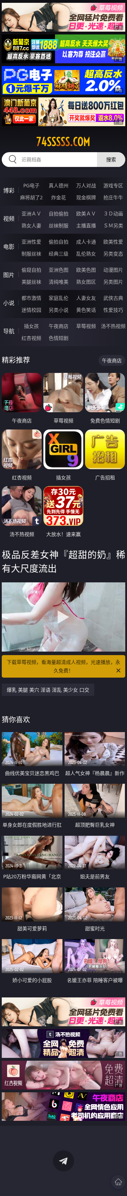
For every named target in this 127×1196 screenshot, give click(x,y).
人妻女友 (86, 298)
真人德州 (58, 185)
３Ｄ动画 (113, 213)
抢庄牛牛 (113, 197)
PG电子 (31, 185)
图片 (8, 275)
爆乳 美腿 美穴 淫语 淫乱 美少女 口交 (48, 689)
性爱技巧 (113, 309)
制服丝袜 (31, 253)
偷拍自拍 (58, 241)
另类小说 (58, 309)
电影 (8, 247)
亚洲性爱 (31, 241)
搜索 (111, 159)
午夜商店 (58, 326)
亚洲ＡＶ (31, 213)
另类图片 (113, 281)
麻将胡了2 (31, 197)
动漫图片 (113, 269)
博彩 (8, 190)
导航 (8, 331)
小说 (8, 303)
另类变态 (113, 253)
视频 (8, 218)
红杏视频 (31, 338)
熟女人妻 (31, 225)
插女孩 (31, 326)
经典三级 (58, 253)
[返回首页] (118, 1182)
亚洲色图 (58, 269)
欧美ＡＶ (86, 213)
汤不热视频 (113, 326)
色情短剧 (58, 338)
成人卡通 (86, 241)
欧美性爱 (113, 241)
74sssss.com (63, 142)
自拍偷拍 (58, 213)
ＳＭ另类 (113, 225)
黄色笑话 (86, 309)
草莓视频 (86, 326)
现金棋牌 (86, 197)
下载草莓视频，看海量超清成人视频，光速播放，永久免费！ (63, 666)
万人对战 (86, 185)
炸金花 (58, 197)
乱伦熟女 (86, 253)
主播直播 (86, 225)
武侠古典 (113, 298)
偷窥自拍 (31, 269)
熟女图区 (86, 281)
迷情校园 (31, 309)
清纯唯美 (58, 281)
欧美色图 (86, 269)
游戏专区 (113, 185)
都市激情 (31, 298)
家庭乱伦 (58, 298)
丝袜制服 (58, 225)
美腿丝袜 (31, 281)
